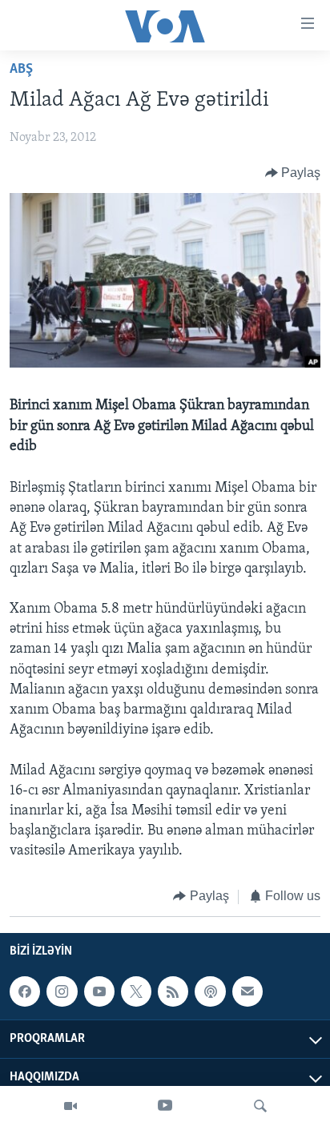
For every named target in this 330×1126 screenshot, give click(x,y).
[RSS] (173, 991)
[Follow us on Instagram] (61, 991)
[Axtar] (260, 1106)
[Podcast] (210, 991)
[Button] (293, 173)
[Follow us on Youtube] (99, 991)
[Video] (70, 1106)
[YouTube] (165, 1106)
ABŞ (21, 69)
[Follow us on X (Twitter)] (136, 991)
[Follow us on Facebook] (25, 991)
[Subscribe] (247, 991)
